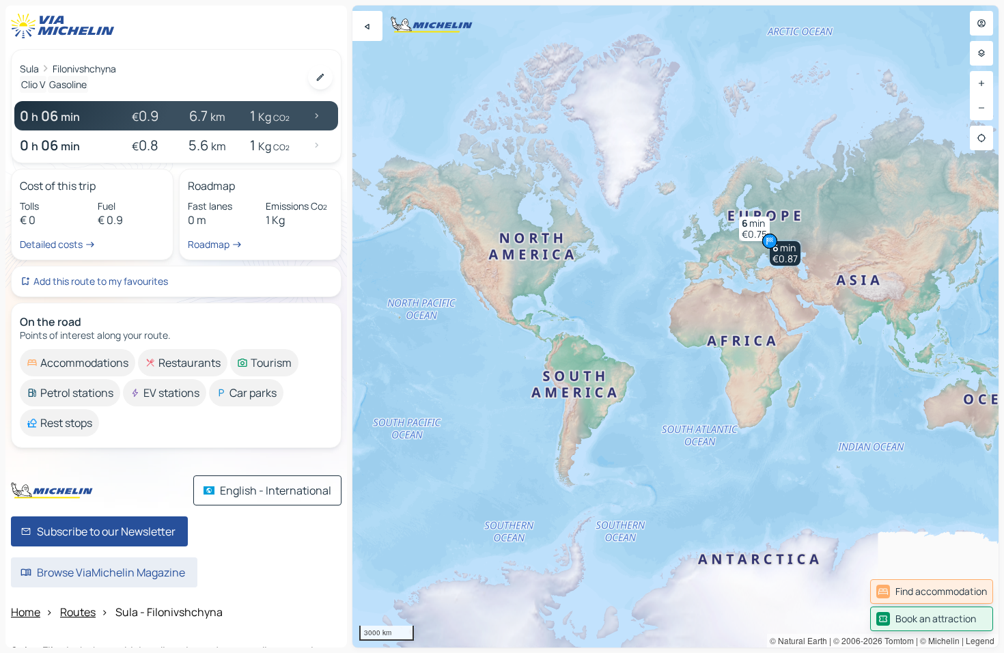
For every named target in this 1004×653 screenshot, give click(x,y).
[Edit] (320, 77)
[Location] (981, 138)
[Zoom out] (981, 108)
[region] (675, 326)
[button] (785, 253)
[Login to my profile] (981, 23)
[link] (931, 591)
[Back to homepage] (65, 26)
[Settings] (981, 53)
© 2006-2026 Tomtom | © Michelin (896, 640)
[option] (77, 362)
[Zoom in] (981, 83)
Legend (980, 640)
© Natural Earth (798, 640)
